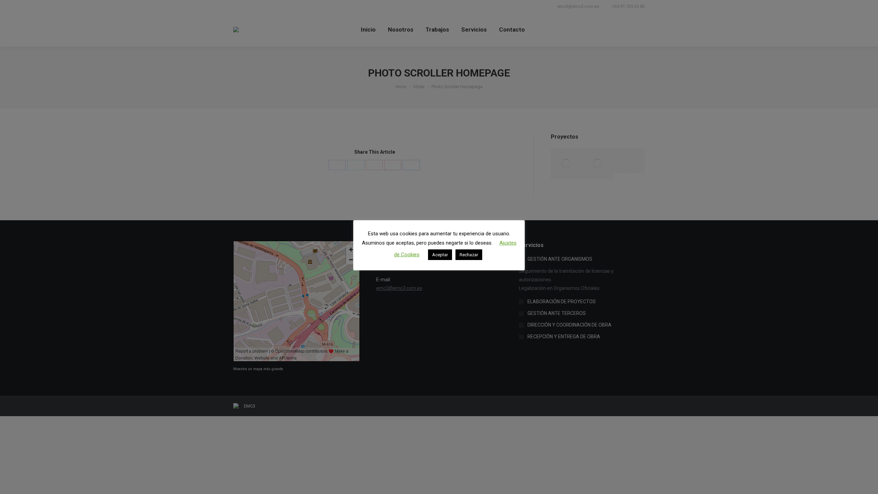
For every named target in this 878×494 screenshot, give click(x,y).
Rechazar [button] (469, 254)
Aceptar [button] (440, 254)
